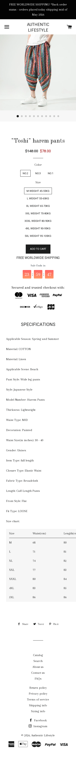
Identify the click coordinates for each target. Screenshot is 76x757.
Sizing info (38, 711)
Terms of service (38, 699)
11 (58, 116)
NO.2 (25, 173)
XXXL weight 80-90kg (38, 220)
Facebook (40, 720)
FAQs (38, 678)
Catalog (38, 655)
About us (38, 667)
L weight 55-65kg (38, 198)
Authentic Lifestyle (38, 27)
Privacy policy (38, 693)
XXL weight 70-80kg (38, 213)
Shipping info (38, 705)
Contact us (38, 673)
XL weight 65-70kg (38, 205)
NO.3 (38, 173)
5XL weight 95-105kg (38, 235)
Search (38, 661)
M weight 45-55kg (38, 190)
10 (54, 116)
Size (38, 182)
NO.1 (50, 173)
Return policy (38, 688)
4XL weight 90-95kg (37, 228)
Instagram (40, 726)
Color (38, 165)
